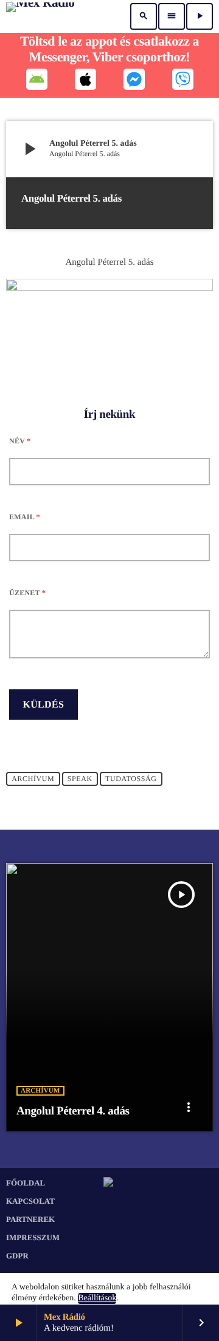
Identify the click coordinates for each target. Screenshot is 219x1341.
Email (24, 517)
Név (19, 441)
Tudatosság (130, 779)
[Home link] (40, 16)
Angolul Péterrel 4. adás (73, 1111)
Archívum (33, 779)
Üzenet (27, 593)
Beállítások (97, 1298)
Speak (80, 779)
